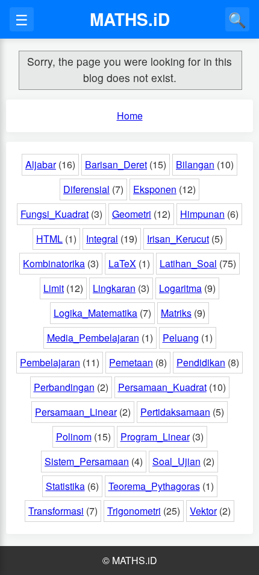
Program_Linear (155, 436)
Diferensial (86, 189)
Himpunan (202, 214)
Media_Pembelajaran (93, 338)
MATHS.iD (130, 19)
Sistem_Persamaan (87, 461)
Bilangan (195, 164)
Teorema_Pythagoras (154, 486)
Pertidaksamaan (175, 412)
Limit (53, 288)
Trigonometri (134, 511)
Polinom (74, 436)
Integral (102, 239)
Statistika (65, 486)
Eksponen (154, 189)
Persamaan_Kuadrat (162, 387)
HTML (49, 239)
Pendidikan (200, 362)
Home (130, 115)
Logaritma (180, 288)
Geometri (131, 214)
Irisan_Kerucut (178, 239)
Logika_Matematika (95, 313)
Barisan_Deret (116, 164)
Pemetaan (131, 362)
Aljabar (40, 164)
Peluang (181, 338)
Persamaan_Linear (76, 412)
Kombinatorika (54, 263)
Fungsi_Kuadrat (54, 214)
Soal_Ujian (176, 461)
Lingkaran (114, 288)
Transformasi (56, 511)
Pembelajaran (50, 362)
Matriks (176, 313)
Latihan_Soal (188, 263)
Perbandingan (64, 387)
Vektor (203, 511)
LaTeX (122, 263)
